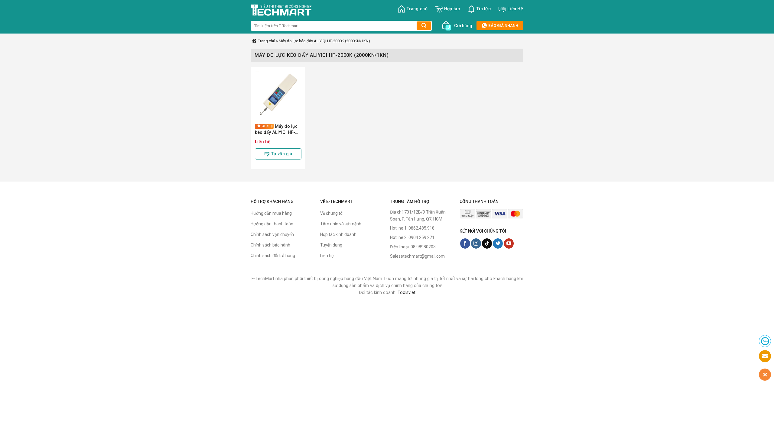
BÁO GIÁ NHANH (502, 25)
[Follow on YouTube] (509, 243)
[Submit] (424, 25)
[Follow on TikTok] (487, 243)
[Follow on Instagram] (476, 243)
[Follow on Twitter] (498, 243)
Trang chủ (417, 8)
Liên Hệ (515, 8)
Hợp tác (452, 8)
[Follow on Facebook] (465, 243)
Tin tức (483, 8)
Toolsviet (406, 292)
